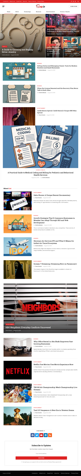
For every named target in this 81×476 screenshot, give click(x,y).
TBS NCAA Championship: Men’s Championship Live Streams (55, 388)
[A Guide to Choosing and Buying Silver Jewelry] (22, 36)
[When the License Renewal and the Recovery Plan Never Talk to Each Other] (19, 94)
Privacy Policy (40, 1)
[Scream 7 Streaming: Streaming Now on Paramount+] (18, 269)
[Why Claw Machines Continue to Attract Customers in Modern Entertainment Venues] (63, 25)
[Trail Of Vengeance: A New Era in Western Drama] (18, 416)
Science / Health (65, 11)
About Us (25, 1)
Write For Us (12, 1)
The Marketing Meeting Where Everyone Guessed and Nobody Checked (71, 47)
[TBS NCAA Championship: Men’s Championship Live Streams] (18, 393)
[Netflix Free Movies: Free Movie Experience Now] (18, 370)
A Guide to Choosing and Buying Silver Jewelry (17, 50)
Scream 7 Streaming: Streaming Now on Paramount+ (55, 264)
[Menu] (3, 6)
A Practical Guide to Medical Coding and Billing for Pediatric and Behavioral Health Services (40, 173)
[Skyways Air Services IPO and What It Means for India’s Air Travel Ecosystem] (18, 246)
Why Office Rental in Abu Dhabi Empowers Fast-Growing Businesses (53, 342)
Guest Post (19, 1)
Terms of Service (32, 1)
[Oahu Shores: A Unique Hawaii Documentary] (18, 201)
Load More (39, 431)
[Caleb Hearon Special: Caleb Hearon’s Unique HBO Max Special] (19, 116)
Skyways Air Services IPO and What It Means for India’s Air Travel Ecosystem (54, 242)
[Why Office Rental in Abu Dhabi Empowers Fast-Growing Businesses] (18, 347)
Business (38, 11)
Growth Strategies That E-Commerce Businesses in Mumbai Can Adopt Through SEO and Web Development (54, 220)
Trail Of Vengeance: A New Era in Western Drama (54, 410)
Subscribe (73, 6)
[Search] (78, 1)
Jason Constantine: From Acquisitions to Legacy (54, 49)
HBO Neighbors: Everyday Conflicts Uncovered (28, 327)
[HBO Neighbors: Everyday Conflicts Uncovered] (40, 308)
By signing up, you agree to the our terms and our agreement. (42, 462)
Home (8, 11)
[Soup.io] (40, 6)
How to (5, 46)
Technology (27, 11)
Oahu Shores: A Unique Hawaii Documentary (52, 195)
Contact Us (5, 1)
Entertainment (50, 11)
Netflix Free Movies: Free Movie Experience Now (53, 364)
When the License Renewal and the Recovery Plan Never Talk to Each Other (57, 89)
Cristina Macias (6, 55)
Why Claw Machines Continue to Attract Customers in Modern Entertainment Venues (63, 30)
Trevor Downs (50, 53)
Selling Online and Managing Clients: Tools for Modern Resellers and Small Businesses (57, 67)
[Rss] (50, 435)
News (17, 11)
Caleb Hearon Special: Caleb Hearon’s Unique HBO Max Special (57, 112)
